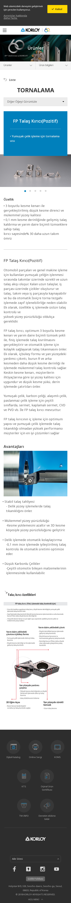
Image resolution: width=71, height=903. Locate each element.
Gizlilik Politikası (35, 878)
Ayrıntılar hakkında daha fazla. (15, 17)
